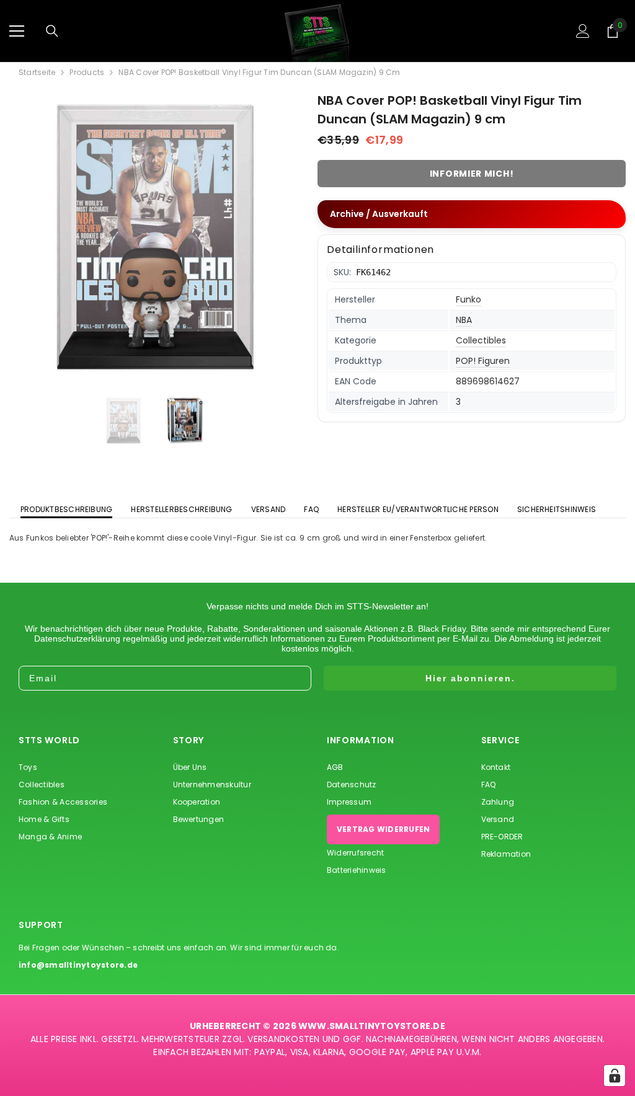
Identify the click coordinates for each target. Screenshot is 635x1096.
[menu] (16, 31)
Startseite (37, 72)
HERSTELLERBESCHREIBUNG (181, 509)
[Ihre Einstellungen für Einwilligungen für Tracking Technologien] (614, 1075)
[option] (154, 237)
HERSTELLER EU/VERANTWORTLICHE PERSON (418, 509)
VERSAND (268, 509)
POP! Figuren (483, 361)
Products (86, 72)
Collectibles (481, 340)
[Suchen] (52, 31)
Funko (468, 299)
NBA (464, 320)
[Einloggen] (583, 31)
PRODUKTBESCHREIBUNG (66, 509)
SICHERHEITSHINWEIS (556, 509)
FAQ (311, 509)
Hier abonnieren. (470, 678)
